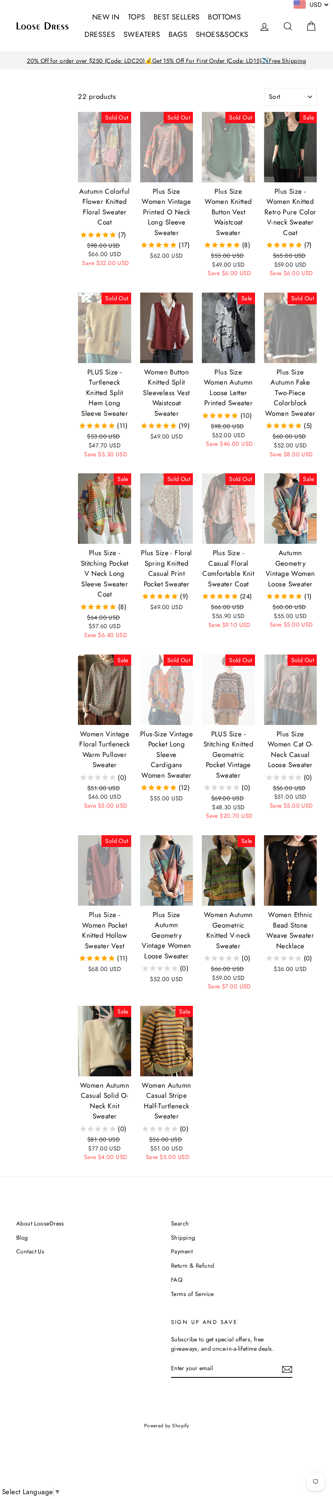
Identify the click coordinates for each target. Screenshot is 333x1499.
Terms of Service (192, 1294)
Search (180, 1223)
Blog (22, 1238)
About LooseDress (40, 1223)
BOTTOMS (224, 17)
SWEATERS (141, 34)
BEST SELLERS (177, 17)
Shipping (183, 1238)
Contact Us (30, 1251)
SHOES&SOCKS (222, 34)
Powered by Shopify (166, 1425)
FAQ (176, 1280)
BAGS (178, 34)
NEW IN (106, 17)
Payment (181, 1251)
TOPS (136, 17)
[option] (166, 61)
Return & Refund (192, 1266)
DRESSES (99, 34)
